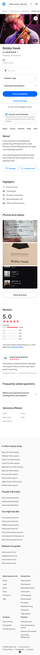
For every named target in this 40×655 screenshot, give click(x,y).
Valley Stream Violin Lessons (12, 482)
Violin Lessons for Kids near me (13, 536)
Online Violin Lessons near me (12, 532)
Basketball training (27, 588)
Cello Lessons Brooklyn (10, 501)
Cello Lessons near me (10, 521)
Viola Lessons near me (10, 529)
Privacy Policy (8, 649)
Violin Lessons (14, 11)
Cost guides (7, 625)
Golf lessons (25, 591)
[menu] (4, 4)
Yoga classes (25, 614)
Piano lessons (26, 584)
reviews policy (17, 347)
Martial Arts (25, 610)
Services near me (9, 629)
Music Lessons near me (10, 518)
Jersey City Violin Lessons (11, 459)
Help (4, 599)
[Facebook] (20, 652)
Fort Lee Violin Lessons (10, 474)
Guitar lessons (26, 595)
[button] (20, 394)
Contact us (7, 595)
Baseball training (27, 606)
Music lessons (26, 580)
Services (30, 649)
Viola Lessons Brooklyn (10, 505)
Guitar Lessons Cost (9, 559)
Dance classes (26, 599)
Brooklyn (25, 11)
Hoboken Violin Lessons (10, 456)
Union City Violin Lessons (11, 463)
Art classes (24, 603)
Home (4, 11)
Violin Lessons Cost (9, 552)
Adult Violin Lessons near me (12, 540)
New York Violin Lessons (10, 452)
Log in (5, 584)
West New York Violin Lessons (12, 467)
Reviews (21, 129)
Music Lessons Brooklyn (10, 498)
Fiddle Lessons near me (10, 525)
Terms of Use (24, 647)
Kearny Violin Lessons (9, 478)
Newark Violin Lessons (10, 485)
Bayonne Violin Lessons (10, 470)
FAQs (29, 129)
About (5, 129)
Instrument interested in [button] (14, 86)
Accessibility (19, 649)
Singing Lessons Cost (9, 556)
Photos (12, 129)
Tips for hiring (7, 621)
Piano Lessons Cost (9, 563)
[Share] (36, 18)
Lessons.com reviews (28, 631)
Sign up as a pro (26, 621)
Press (5, 591)
